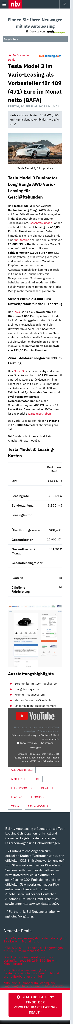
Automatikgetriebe (25, 779)
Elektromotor (21, 788)
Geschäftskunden (41, 223)
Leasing (16, 797)
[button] (15, 4)
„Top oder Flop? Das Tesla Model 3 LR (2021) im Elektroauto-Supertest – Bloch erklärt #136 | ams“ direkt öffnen (36, 757)
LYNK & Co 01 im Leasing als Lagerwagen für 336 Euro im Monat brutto (33, 949)
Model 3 (19, 371)
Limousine (38, 797)
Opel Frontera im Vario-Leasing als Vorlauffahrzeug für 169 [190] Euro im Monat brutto (31, 960)
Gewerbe (47, 788)
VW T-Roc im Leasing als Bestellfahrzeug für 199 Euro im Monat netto (35, 939)
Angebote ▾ (11, 39)
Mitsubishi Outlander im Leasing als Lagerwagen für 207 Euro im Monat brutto (34, 984)
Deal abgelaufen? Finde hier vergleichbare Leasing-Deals (35, 1004)
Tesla (16, 312)
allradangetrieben (39, 413)
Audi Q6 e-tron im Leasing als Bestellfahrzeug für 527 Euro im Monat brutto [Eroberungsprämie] (31, 973)
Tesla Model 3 (38, 806)
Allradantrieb (22, 769)
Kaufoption (22, 240)
